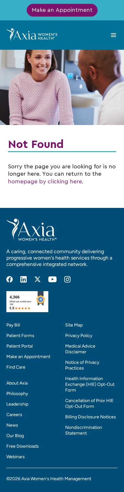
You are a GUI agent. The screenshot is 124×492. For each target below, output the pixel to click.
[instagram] (67, 279)
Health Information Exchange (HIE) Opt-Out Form (89, 384)
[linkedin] (23, 279)
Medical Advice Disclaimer (80, 349)
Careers (14, 414)
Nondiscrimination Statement (83, 430)
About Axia (17, 383)
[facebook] (9, 279)
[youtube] (52, 279)
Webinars (15, 456)
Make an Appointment (62, 10)
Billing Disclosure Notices (90, 417)
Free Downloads (22, 446)
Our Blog (15, 435)
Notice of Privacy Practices (82, 365)
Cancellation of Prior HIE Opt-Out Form (89, 403)
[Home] (31, 35)
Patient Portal (19, 346)
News (12, 425)
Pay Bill (13, 325)
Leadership (17, 404)
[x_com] (37, 279)
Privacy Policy (78, 335)
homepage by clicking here (45, 182)
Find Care (15, 367)
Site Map (74, 325)
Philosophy (17, 393)
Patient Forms (20, 335)
